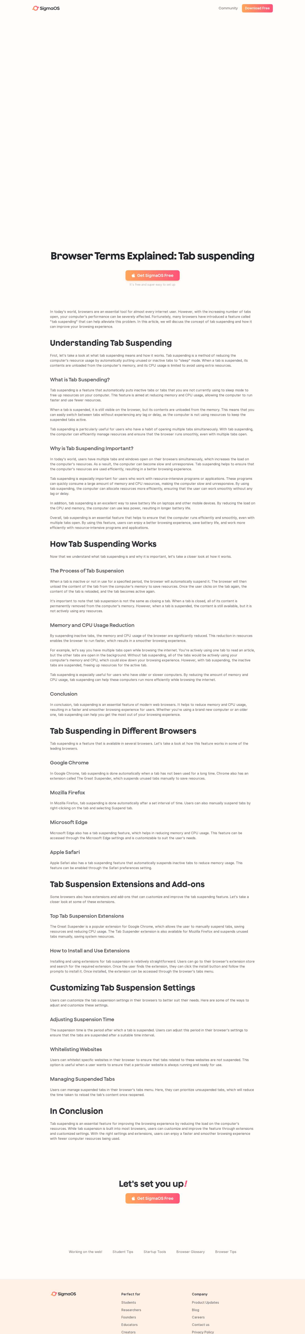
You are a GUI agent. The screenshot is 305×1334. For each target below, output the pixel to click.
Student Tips (122, 1252)
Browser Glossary (190, 1252)
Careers (198, 1317)
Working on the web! (85, 1252)
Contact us (200, 1325)
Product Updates (205, 1302)
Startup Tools (155, 1252)
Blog (195, 1310)
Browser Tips (225, 1252)
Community (228, 8)
